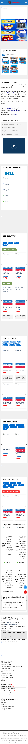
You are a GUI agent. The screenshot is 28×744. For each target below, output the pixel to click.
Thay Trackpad (21, 484)
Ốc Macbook (12, 425)
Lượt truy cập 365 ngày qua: (7, 690)
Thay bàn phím (13, 341)
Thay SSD (15, 484)
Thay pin (19, 341)
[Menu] (2, 2)
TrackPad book (21, 427)
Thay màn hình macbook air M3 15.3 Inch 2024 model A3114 (20, 515)
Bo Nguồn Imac (6, 427)
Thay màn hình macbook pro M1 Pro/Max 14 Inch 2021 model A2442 (7, 515)
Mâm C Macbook (13, 427)
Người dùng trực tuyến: (6, 684)
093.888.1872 (8, 622)
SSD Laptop (16, 242)
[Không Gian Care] (14, 3)
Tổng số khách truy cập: (6, 692)
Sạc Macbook (5, 425)
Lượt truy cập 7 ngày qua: (6, 686)
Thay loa (10, 343)
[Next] (26, 267)
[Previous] (1, 267)
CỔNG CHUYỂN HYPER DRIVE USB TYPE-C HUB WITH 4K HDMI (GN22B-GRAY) (7, 450)
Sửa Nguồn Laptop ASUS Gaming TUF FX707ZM (20, 403)
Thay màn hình (6, 341)
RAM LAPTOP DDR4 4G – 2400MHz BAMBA (7, 273)
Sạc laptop (5, 242)
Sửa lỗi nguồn (12, 345)
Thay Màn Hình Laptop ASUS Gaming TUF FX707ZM (20, 369)
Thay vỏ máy (5, 345)
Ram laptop (10, 242)
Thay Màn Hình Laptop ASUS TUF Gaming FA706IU (6, 369)
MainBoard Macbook (20, 425)
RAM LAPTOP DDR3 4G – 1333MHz (20, 273)
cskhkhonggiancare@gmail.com (12, 624)
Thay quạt (5, 343)
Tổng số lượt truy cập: (5, 693)
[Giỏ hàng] (26, 2)
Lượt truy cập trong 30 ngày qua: (8, 688)
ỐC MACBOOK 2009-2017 (20, 453)
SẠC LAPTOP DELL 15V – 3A (20, 306)
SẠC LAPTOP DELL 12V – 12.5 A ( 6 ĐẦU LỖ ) (7, 306)
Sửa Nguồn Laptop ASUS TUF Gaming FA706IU (7, 403)
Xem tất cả (5, 244)
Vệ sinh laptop (16, 343)
